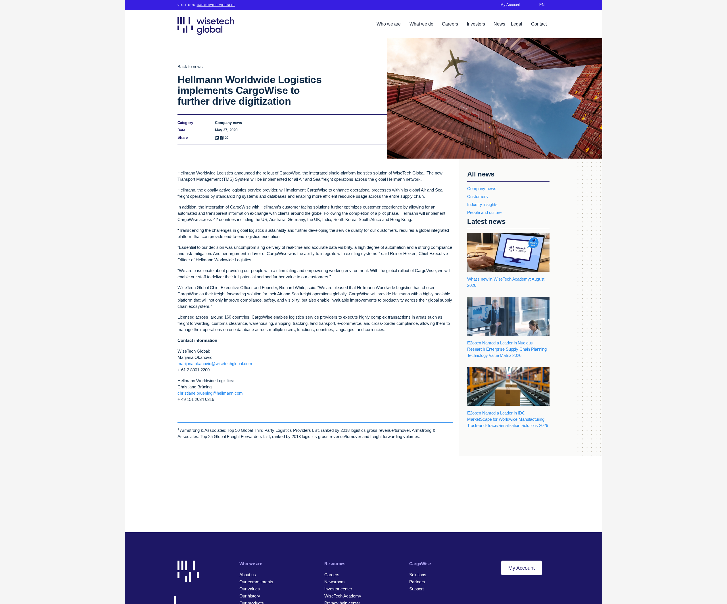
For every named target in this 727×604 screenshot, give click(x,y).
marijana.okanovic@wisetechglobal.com (214, 363)
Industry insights (482, 204)
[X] (226, 138)
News (499, 24)
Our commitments (256, 581)
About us (247, 574)
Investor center (338, 588)
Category (185, 123)
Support (416, 588)
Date (181, 130)
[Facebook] (221, 138)
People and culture (484, 212)
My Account (521, 568)
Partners (417, 581)
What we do (422, 24)
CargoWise (420, 563)
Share (182, 137)
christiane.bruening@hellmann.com (210, 393)
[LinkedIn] (217, 138)
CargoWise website (216, 5)
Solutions (417, 574)
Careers (450, 24)
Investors (476, 24)
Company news (481, 188)
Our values (249, 588)
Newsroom (334, 581)
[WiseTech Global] (205, 26)
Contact (539, 24)
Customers (477, 196)
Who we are (389, 24)
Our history (249, 596)
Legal (517, 24)
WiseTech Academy (342, 596)
